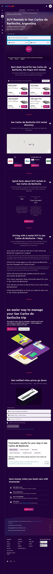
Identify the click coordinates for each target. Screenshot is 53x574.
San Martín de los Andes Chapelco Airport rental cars (20, 463)
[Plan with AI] (2, 22)
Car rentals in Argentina (16, 13)
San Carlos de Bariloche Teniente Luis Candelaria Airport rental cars (23, 461)
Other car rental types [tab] (15, 452)
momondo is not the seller (14, 525)
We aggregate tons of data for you (17, 527)
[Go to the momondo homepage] (9, 6)
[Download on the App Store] (43, 545)
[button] (2, 6)
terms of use (24, 429)
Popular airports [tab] (13, 449)
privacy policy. (31, 429)
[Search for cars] (2, 16)
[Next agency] (49, 151)
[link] (24, 93)
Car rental (9, 13)
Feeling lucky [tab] (37, 452)
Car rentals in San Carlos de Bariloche (30, 13)
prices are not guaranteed (37, 521)
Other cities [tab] (34, 449)
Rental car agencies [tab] (24, 449)
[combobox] (11, 34)
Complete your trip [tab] (27, 452)
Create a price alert (26, 503)
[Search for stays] (2, 13)
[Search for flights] (2, 10)
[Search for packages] (2, 19)
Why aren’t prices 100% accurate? (16, 530)
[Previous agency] (9, 151)
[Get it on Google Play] (43, 542)
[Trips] (2, 26)
